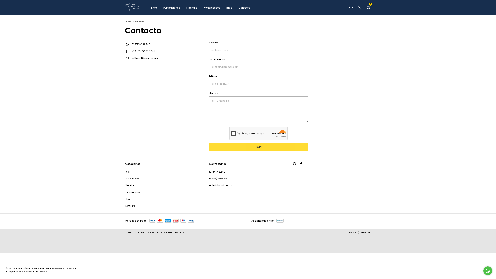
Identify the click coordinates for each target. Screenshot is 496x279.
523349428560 (141, 44)
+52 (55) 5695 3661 (143, 51)
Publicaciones (171, 7)
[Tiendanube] (359, 233)
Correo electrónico (219, 59)
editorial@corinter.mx (145, 58)
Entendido (41, 271)
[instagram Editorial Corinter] (294, 163)
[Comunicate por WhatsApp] (487, 270)
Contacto (244, 7)
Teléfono (213, 76)
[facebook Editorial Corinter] (301, 163)
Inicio (154, 7)
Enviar (258, 146)
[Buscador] (351, 8)
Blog (229, 7)
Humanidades (212, 7)
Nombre (213, 42)
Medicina (191, 7)
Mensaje (213, 93)
